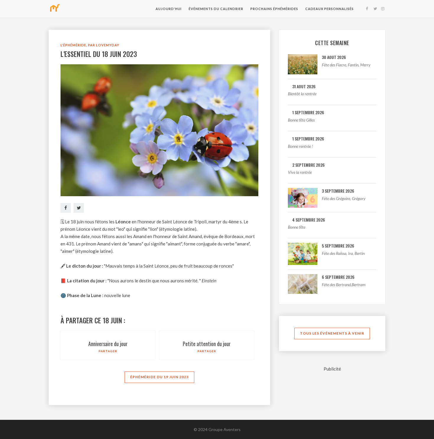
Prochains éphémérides (274, 9)
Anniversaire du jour (108, 344)
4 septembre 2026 (308, 220)
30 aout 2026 (334, 57)
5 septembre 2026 (338, 246)
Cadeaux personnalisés (329, 9)
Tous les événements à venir (332, 333)
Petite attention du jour (207, 344)
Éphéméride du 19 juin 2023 (159, 377)
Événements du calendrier (216, 9)
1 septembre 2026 (308, 112)
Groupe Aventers (224, 429)
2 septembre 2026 (308, 165)
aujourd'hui (169, 9)
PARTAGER (108, 351)
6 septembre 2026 (338, 277)
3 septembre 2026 (338, 191)
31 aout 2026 (304, 86)
